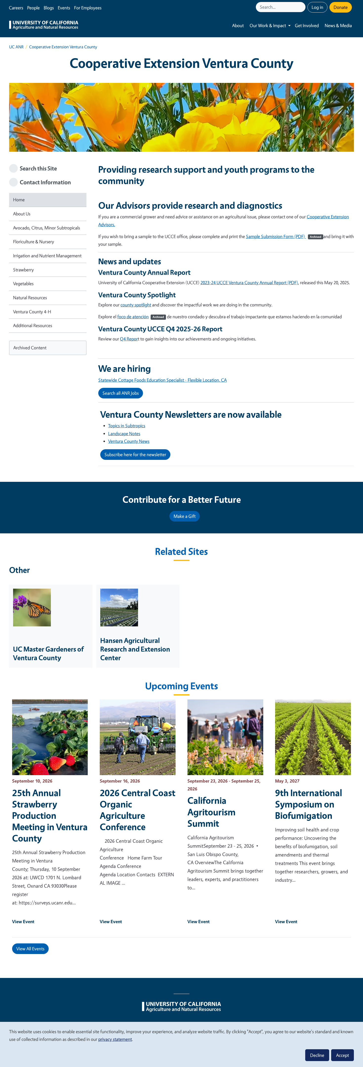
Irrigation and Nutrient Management (47, 256)
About (238, 25)
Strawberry (23, 270)
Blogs (49, 8)
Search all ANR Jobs (120, 393)
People (33, 8)
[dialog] (181, 1044)
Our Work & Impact (268, 25)
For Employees (87, 8)
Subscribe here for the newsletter (135, 454)
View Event (23, 921)
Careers (16, 8)
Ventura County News (128, 441)
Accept (342, 1055)
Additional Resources (32, 325)
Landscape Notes (124, 433)
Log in (317, 7)
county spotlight (136, 305)
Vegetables (23, 283)
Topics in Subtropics (126, 426)
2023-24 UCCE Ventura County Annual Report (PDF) (249, 282)
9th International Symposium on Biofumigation (308, 804)
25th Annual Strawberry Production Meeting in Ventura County (50, 815)
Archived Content (29, 348)
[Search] (302, 7)
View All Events (30, 949)
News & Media (338, 25)
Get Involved (307, 25)
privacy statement (115, 1039)
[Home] (43, 26)
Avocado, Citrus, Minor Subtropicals (46, 228)
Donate (341, 7)
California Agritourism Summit (211, 812)
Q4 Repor (129, 339)
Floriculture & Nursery (33, 241)
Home (19, 200)
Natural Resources (30, 297)
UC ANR (16, 46)
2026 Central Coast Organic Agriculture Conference (137, 809)
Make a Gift (185, 516)
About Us (21, 214)
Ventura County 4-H (32, 312)
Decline (317, 1055)
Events (64, 8)
